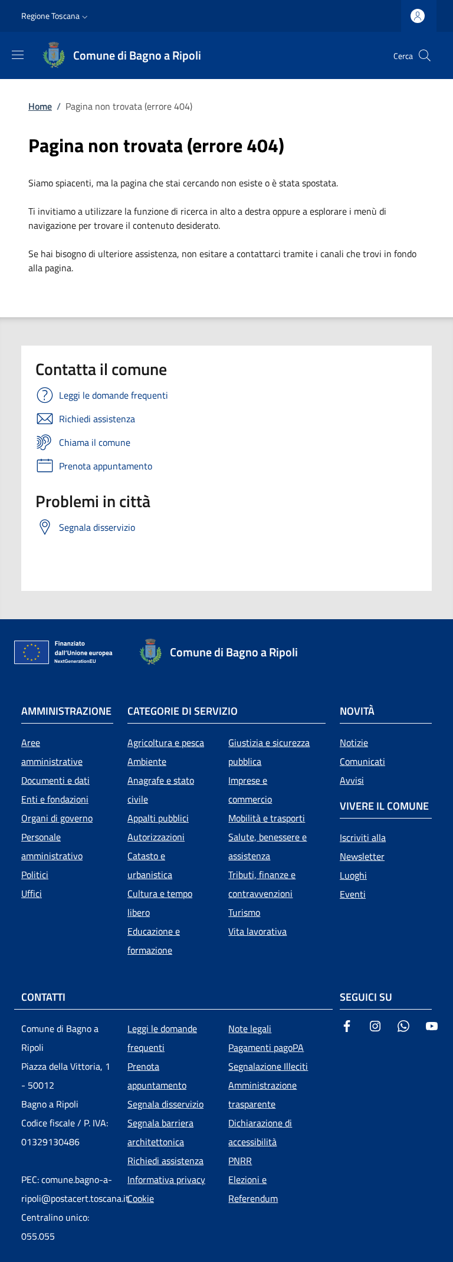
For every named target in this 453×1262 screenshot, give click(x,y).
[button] (55, 16)
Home (40, 106)
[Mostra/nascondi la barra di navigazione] (17, 55)
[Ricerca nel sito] (425, 55)
